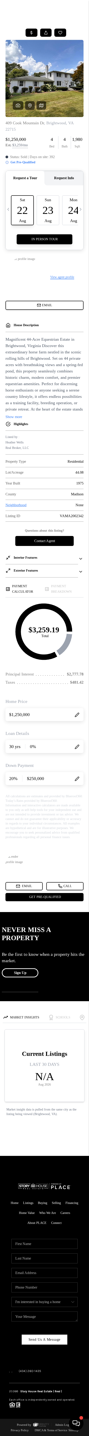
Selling (56, 1203)
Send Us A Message (45, 1339)
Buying (42, 1203)
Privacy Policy (20, 1430)
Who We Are (47, 1213)
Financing (71, 1203)
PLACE (66, 1391)
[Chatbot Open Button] (76, 1423)
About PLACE (37, 1223)
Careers (65, 1213)
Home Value (27, 1213)
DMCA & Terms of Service (51, 1430)
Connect (56, 1223)
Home (14, 1203)
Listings (28, 1203)
